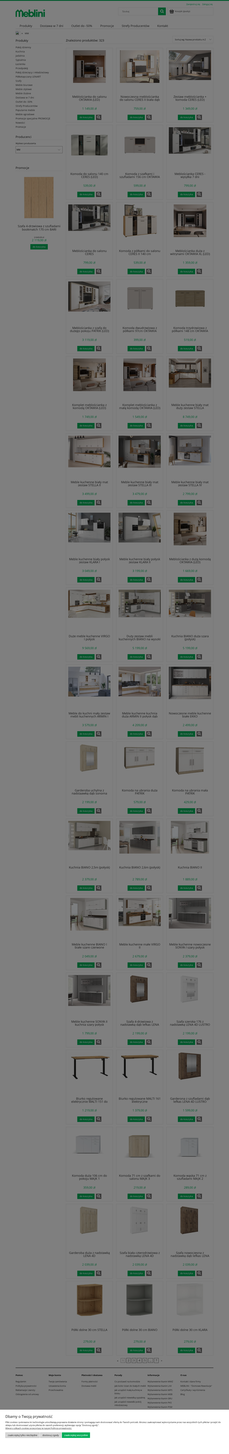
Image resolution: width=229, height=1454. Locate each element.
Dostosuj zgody (50, 1435)
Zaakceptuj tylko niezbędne (22, 1435)
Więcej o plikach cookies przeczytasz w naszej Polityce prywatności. (38, 1428)
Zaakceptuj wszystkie (76, 1435)
